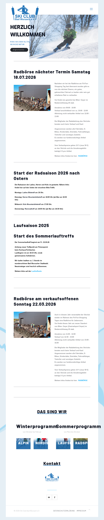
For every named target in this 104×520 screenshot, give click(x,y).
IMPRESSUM (81, 511)
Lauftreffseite (36, 271)
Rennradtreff (29, 209)
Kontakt (52, 463)
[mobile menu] (91, 9)
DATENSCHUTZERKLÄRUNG (64, 511)
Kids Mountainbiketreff (32, 204)
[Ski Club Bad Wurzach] (25, 12)
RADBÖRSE (83, 156)
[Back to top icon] (89, 509)
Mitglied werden (19, 49)
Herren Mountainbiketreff (32, 197)
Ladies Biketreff (28, 192)
